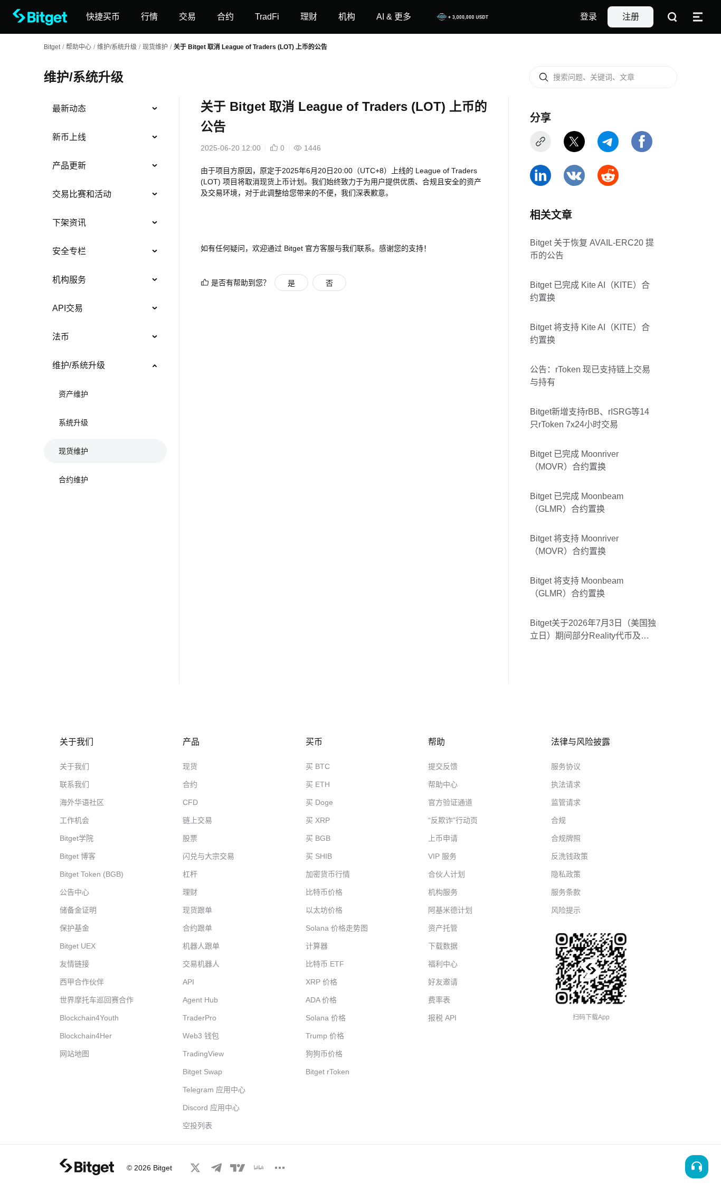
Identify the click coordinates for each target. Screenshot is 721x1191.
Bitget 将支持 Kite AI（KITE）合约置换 (590, 333)
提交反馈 (443, 766)
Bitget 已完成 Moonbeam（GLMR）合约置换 (576, 502)
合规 (558, 820)
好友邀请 (443, 982)
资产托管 (443, 928)
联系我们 (74, 784)
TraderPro (199, 1018)
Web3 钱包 (201, 1035)
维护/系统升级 (117, 47)
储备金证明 (78, 910)
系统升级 (73, 422)
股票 (190, 838)
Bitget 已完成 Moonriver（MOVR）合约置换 (574, 460)
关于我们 (74, 766)
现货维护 (155, 47)
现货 (190, 766)
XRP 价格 (321, 982)
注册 (630, 16)
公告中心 (74, 892)
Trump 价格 (325, 1035)
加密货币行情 (328, 874)
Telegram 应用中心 (214, 1089)
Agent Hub (200, 1000)
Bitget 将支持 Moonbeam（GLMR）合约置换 (576, 587)
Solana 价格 (326, 1018)
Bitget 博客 (78, 856)
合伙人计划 (446, 874)
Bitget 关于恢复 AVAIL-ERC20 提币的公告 (592, 249)
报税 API (442, 1018)
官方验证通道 (450, 802)
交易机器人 (201, 964)
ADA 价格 (321, 1000)
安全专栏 (69, 251)
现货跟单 (197, 910)
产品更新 (69, 165)
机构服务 (69, 279)
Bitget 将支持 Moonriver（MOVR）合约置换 (574, 545)
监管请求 (566, 802)
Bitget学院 (76, 838)
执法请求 (566, 784)
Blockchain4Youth (89, 1018)
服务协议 (566, 766)
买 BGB (318, 838)
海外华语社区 (82, 802)
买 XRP (318, 820)
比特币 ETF (325, 964)
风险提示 (566, 910)
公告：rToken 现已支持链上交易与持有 (590, 376)
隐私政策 (566, 874)
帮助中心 (443, 784)
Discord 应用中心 (211, 1107)
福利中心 (443, 964)
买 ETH (318, 784)
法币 (60, 336)
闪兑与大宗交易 (208, 856)
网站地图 (74, 1053)
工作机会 (74, 820)
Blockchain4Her (86, 1035)
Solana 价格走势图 (337, 928)
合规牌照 (566, 838)
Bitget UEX (78, 946)
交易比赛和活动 (81, 194)
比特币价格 (324, 892)
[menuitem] (105, 109)
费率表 (439, 1000)
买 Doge (319, 802)
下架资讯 (69, 222)
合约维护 (73, 479)
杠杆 (190, 874)
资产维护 (73, 394)
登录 (588, 16)
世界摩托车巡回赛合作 (97, 1000)
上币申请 (443, 838)
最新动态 (69, 108)
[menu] (105, 296)
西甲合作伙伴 (82, 982)
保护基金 (74, 928)
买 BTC (318, 766)
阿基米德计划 (450, 910)
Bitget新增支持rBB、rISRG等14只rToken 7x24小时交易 (589, 418)
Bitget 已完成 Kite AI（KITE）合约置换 (590, 291)
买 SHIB (319, 856)
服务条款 (566, 892)
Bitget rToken (327, 1071)
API (188, 982)
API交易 (67, 308)
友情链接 (74, 964)
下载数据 (443, 946)
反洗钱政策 (569, 856)
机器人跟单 (201, 946)
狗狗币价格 (324, 1053)
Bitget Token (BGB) (92, 874)
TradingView (203, 1053)
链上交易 (197, 820)
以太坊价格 (324, 910)
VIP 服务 (442, 856)
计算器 (317, 946)
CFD (190, 802)
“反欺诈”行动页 (453, 820)
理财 (190, 892)
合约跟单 (197, 928)
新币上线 (69, 137)
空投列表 (197, 1125)
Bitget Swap (202, 1071)
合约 (190, 784)
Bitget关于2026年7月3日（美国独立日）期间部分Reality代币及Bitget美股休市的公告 (593, 629)
